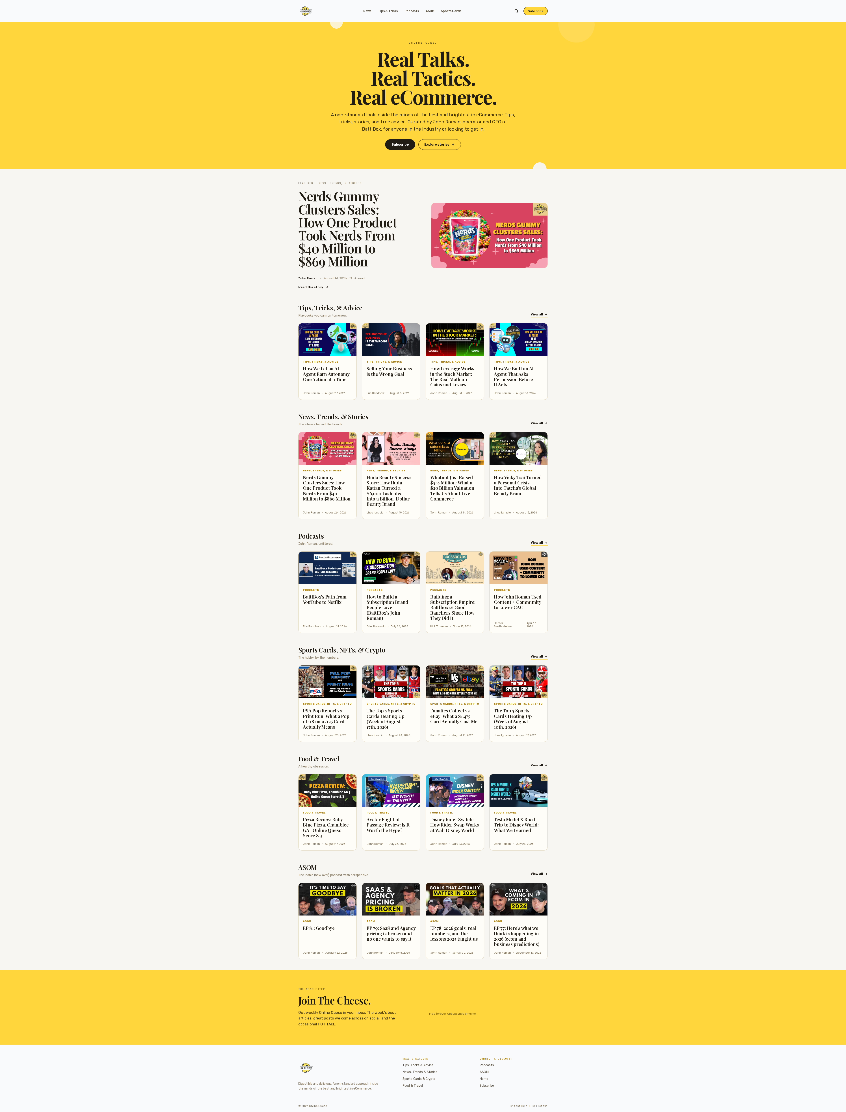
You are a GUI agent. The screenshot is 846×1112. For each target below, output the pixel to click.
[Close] (449, 522)
